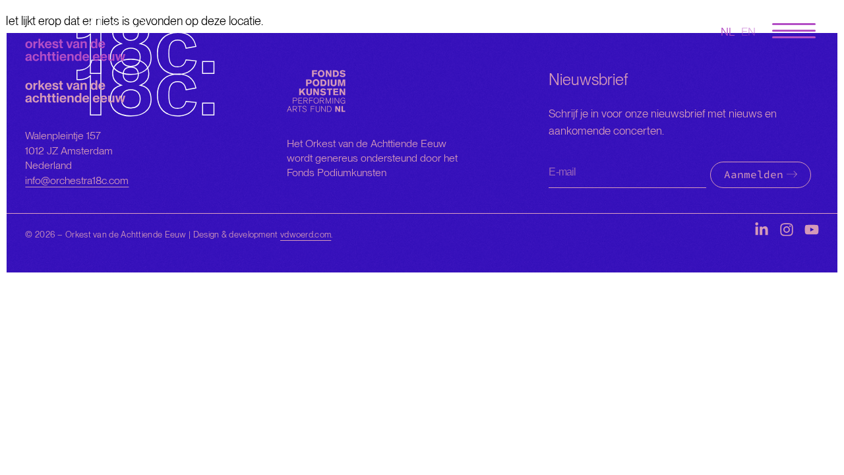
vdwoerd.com (305, 234)
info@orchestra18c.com (77, 180)
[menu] (794, 31)
